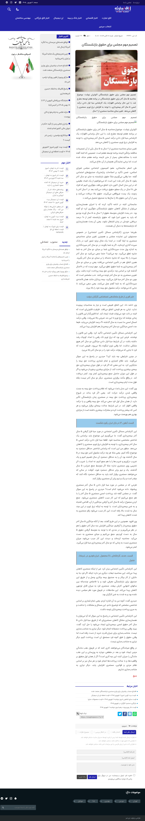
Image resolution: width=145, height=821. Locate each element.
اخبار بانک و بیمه (74, 18)
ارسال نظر (92, 777)
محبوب (53, 242)
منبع (135, 676)
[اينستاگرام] (11, 2)
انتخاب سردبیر (105, 26)
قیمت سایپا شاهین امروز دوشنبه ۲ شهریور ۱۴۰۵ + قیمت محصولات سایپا (112, 699)
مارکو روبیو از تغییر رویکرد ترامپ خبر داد (55, 271)
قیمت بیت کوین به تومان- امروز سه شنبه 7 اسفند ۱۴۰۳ (53, 219)
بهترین (107, 801)
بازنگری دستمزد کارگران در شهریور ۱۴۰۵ (123, 703)
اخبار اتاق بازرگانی (42, 18)
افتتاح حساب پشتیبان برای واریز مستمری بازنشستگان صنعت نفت (113, 691)
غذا (93, 801)
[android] (15, 798)
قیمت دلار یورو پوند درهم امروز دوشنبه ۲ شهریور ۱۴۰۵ (118, 707)
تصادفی (44, 242)
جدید (65, 242)
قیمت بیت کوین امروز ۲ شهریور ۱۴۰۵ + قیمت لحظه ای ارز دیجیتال (113, 695)
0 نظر (88, 35)
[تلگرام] (6, 2)
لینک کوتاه (83, 713)
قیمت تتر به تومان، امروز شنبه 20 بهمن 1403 (54, 170)
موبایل (80, 801)
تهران (135, 801)
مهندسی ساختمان (22, 18)
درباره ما (136, 2)
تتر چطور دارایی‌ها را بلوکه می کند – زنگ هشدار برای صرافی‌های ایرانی (53, 209)
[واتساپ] (135, 714)
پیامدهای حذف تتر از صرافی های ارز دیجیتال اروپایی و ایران (54, 192)
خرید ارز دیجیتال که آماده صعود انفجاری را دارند (53, 184)
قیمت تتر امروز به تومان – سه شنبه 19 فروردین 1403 (53, 177)
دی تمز (128, 818)
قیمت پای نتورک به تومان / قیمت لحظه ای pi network (53, 229)
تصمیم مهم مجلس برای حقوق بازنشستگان (109, 44)
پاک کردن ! (82, 777)
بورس (121, 801)
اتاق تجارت (106, 18)
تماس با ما (127, 2)
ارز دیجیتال (58, 18)
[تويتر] (15, 2)
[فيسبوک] (125, 714)
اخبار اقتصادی (92, 18)
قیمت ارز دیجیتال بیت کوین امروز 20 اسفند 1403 (53, 201)
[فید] (20, 2)
